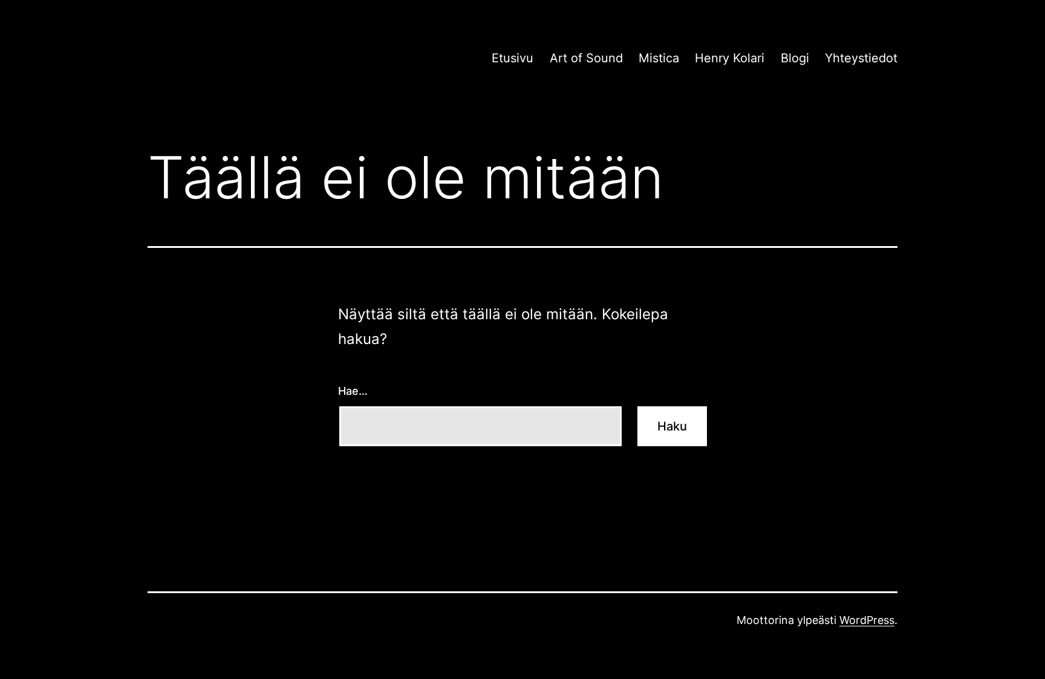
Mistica (659, 58)
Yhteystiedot (861, 58)
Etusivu (512, 58)
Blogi (795, 58)
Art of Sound (586, 58)
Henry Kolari (729, 58)
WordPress (866, 620)
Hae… (353, 391)
